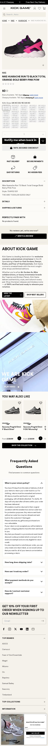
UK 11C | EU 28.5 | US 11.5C (33, 119)
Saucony (6, 689)
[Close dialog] (45, 715)
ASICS (5, 644)
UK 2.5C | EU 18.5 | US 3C (33, 107)
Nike (12, 21)
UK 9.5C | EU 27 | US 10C (6, 119)
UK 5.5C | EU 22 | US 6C (15, 113)
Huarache (22, 21)
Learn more (34, 95)
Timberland (7, 695)
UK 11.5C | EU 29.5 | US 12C (42, 119)
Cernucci (6, 649)
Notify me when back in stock (20, 141)
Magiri (4, 661)
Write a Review (30, 237)
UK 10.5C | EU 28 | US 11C (24, 119)
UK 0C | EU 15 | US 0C (6, 107)
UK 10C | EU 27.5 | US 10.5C (15, 119)
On (3, 672)
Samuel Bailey (8, 683)
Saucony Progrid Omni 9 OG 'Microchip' (32, 428)
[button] (4, 8)
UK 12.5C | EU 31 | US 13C (15, 125)
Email (26, 727)
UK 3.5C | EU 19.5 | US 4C (42, 107)
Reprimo (5, 678)
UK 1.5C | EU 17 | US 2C (24, 107)
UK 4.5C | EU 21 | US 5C (6, 113)
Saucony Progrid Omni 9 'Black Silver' (11, 428)
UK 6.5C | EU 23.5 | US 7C (24, 113)
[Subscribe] (42, 621)
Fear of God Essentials (12, 655)
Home (4, 21)
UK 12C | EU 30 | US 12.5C (6, 125)
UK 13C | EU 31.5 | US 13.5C (24, 125)
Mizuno (5, 666)
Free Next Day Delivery (32, 2)
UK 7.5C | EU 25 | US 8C (33, 113)
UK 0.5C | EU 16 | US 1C (15, 107)
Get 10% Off (35, 733)
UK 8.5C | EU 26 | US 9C (42, 113)
